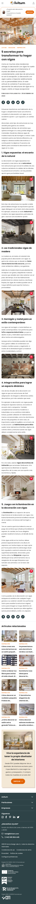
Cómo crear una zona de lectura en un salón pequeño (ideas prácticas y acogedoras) (9, 649)
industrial (28, 212)
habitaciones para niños (23, 425)
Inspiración (21, 48)
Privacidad (5, 853)
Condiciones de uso (8, 850)
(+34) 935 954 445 (12, 837)
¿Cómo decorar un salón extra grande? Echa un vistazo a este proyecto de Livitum (9, 723)
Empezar (17, 781)
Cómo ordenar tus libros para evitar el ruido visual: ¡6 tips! (9, 674)
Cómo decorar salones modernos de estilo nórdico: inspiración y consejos (26, 723)
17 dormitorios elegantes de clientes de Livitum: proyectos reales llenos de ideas (26, 698)
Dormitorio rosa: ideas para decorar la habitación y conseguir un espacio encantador (25, 674)
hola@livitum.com (12, 834)
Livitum (4, 48)
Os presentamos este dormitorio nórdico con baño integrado (26, 649)
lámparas (17, 555)
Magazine (11, 48)
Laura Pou (17, 93)
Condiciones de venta (24, 850)
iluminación (7, 513)
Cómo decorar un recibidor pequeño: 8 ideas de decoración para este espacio (9, 698)
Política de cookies (16, 853)
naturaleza (26, 163)
